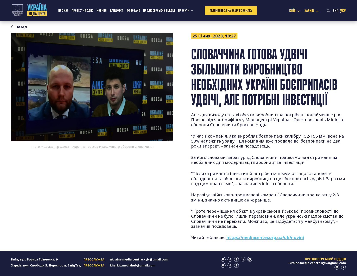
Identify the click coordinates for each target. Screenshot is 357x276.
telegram (229, 259)
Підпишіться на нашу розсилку (230, 10)
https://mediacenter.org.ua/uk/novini (265, 237)
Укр (343, 10)
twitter (243, 259)
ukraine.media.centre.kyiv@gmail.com (139, 259)
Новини (102, 10)
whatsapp (249, 259)
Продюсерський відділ (159, 10)
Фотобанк (133, 10)
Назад (21, 27)
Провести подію (82, 10)
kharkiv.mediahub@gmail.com (132, 265)
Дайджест (116, 10)
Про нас (63, 10)
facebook (236, 259)
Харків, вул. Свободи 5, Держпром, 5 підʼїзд (46, 265)
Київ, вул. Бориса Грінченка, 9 (34, 259)
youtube (223, 259)
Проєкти (183, 10)
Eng (336, 10)
